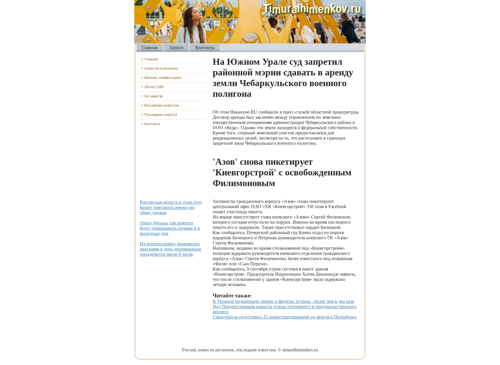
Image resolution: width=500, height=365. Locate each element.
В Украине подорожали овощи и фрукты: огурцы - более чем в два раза (283, 301)
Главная (149, 47)
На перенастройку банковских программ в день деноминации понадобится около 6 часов (170, 249)
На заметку (153, 96)
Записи (176, 47)
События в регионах (161, 68)
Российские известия (161, 105)
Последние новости (160, 115)
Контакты (205, 47)
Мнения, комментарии (162, 78)
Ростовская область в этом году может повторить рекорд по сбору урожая (171, 207)
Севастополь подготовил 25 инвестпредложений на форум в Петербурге (284, 316)
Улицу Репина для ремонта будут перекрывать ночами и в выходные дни (170, 228)
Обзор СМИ (154, 87)
